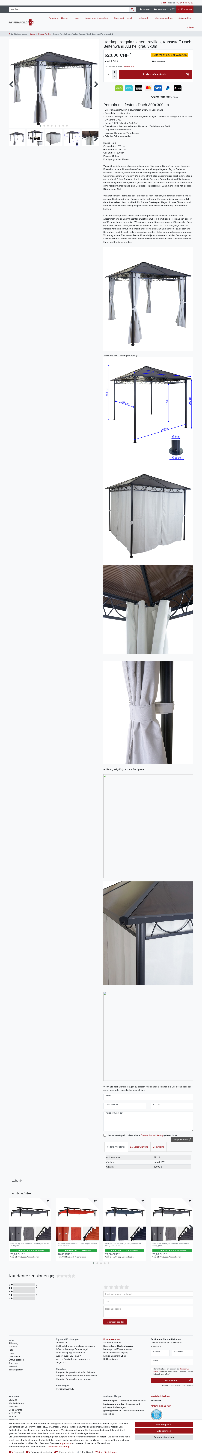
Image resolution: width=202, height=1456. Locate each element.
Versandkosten (129, 66)
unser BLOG (62, 1342)
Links (11, 1353)
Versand (13, 1366)
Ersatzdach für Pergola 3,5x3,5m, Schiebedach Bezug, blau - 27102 (123, 1244)
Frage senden (181, 1139)
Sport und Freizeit (123, 18)
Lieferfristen (15, 1356)
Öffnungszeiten (16, 1359)
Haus (77, 18)
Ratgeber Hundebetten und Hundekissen (76, 1375)
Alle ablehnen (164, 1431)
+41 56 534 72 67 (184, 2)
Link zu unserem (114, 1356)
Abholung (13, 1343)
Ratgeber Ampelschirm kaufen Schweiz (75, 1372)
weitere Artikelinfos (116, 1147)
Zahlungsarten (16, 1369)
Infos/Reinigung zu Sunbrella (70, 1352)
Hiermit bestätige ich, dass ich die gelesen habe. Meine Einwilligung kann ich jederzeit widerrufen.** (173, 1371)
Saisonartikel (185, 18)
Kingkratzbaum (16, 1403)
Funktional (87, 1452)
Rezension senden (115, 1322)
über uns (13, 1363)
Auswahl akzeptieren (164, 1437)
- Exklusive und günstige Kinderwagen (121, 1405)
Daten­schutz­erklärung (58, 1446)
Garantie (13, 1346)
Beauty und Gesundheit (97, 18)
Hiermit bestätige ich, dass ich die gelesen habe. (142, 1135)
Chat (163, 2)
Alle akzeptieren (164, 1424)
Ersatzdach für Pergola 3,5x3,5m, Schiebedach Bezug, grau (170, 1244)
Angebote (53, 18)
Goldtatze (13, 1406)
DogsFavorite (15, 1409)
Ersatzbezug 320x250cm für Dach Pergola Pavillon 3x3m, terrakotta (77, 1244)
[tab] (116, 1146)
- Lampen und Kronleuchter (124, 1400)
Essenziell (19, 1452)
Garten (65, 18)
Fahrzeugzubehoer (163, 18)
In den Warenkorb (154, 74)
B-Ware (190, 27)
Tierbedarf (143, 18)
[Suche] (132, 9)
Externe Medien (67, 1452)
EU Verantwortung (139, 1147)
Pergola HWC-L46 (65, 1389)
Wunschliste (159, 61)
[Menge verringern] (114, 76)
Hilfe (11, 1350)
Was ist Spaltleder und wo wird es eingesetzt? (72, 1361)
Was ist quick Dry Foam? (68, 1356)
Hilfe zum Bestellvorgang (115, 1352)
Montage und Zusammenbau (117, 1349)
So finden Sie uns (112, 1342)
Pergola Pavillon (44, 34)
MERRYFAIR (15, 1413)
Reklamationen (110, 1359)
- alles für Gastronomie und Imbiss (123, 1412)
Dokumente (158, 1147)
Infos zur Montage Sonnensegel (72, 1349)
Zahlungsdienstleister (41, 1452)
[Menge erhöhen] (114, 72)
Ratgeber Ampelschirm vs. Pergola (73, 1379)
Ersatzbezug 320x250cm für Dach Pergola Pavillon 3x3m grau (29, 1244)
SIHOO (12, 1416)
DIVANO (13, 1400)
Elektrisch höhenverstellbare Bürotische (75, 1346)
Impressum (65, 1443)
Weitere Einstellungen (106, 1452)
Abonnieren (171, 1380)
